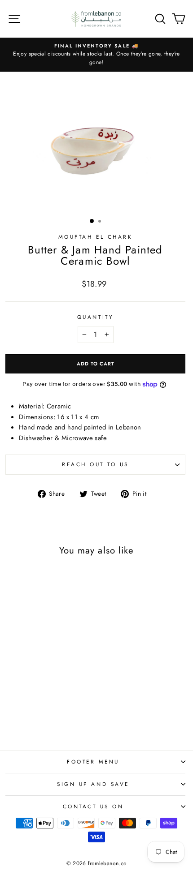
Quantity (95, 317)
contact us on (93, 806)
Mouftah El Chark (95, 236)
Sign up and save (93, 784)
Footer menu (93, 761)
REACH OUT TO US (95, 464)
